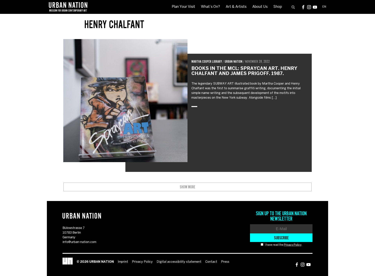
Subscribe (281, 237)
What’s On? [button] (210, 7)
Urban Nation (233, 61)
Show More (187, 187)
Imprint (123, 261)
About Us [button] (260, 7)
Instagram (309, 7)
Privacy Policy (292, 245)
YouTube (314, 7)
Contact (211, 261)
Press (225, 261)
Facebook (303, 7)
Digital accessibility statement (179, 261)
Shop (277, 7)
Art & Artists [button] (236, 7)
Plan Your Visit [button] (183, 7)
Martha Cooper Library (206, 61)
